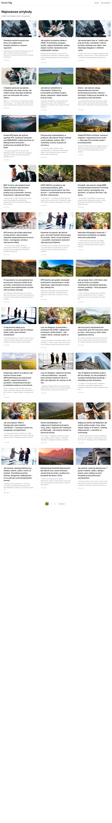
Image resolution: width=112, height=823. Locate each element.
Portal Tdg (6, 2)
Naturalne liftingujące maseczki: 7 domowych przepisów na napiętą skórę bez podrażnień (92, 235)
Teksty (96, 3)
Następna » (62, 504)
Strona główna (106, 3)
